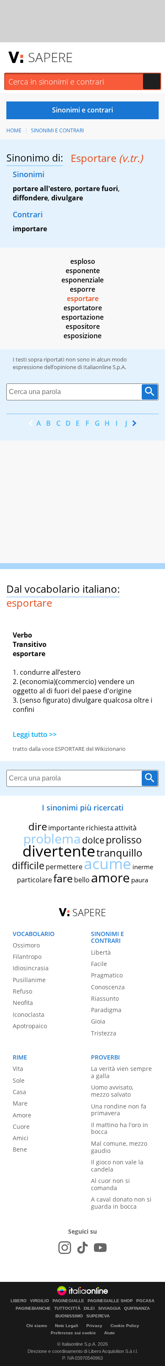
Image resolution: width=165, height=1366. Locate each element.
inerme (142, 866)
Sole (19, 1080)
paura (139, 880)
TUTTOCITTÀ (67, 1308)
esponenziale (82, 280)
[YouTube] (100, 1248)
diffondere (30, 198)
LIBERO (19, 1301)
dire (37, 826)
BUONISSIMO (69, 1316)
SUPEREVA (98, 1316)
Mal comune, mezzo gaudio (119, 1147)
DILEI (89, 1308)
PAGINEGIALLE (68, 1301)
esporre (82, 289)
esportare (83, 298)
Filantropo (27, 957)
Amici (20, 1138)
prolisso (124, 839)
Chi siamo (36, 1325)
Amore (22, 1115)
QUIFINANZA (137, 1308)
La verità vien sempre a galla (121, 1072)
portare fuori (96, 188)
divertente (58, 850)
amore (110, 877)
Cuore (21, 1126)
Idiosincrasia (31, 968)
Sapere (50, 57)
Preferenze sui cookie (73, 1332)
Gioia (98, 1021)
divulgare (67, 198)
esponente (83, 270)
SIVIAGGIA (109, 1308)
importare (30, 228)
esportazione (82, 317)
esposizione (82, 335)
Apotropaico (30, 1026)
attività (126, 827)
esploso (82, 261)
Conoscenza (108, 987)
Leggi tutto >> (35, 734)
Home (14, 130)
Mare (20, 1103)
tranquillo (119, 853)
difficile (28, 865)
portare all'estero (42, 188)
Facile (99, 964)
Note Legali (66, 1325)
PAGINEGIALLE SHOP (110, 1301)
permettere (64, 866)
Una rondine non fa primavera (118, 1109)
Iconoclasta (28, 1014)
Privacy (94, 1325)
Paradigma (106, 1010)
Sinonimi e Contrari (57, 130)
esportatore (82, 307)
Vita (18, 1069)
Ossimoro (26, 945)
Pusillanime (29, 980)
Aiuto (109, 1332)
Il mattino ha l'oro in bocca (119, 1128)
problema (52, 838)
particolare (34, 879)
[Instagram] (65, 1248)
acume (107, 863)
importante (66, 827)
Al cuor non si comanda (110, 1184)
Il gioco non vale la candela (117, 1165)
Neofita (23, 1003)
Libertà (101, 952)
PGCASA (145, 1301)
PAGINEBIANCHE (33, 1308)
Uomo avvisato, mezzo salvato (112, 1090)
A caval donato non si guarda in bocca (121, 1202)
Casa (19, 1092)
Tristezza (103, 1033)
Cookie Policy (124, 1325)
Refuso (22, 991)
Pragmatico (107, 975)
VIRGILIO (39, 1301)
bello (82, 879)
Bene (20, 1149)
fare (63, 878)
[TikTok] (82, 1248)
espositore (83, 326)
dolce (93, 840)
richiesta (99, 827)
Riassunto (105, 998)
